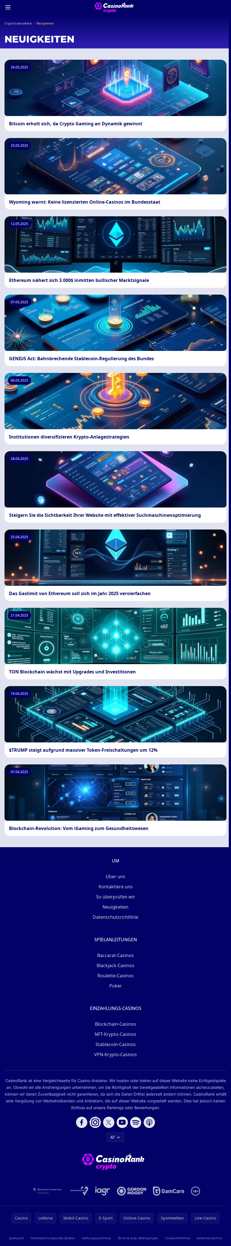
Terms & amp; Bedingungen (137, 1238)
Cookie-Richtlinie (177, 1238)
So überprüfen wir (115, 897)
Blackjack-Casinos (115, 965)
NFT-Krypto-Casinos (115, 1034)
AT (112, 1137)
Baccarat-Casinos (115, 955)
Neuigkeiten (115, 907)
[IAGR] (102, 1191)
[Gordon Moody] (131, 1191)
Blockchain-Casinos (115, 1024)
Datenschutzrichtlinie (115, 917)
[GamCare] (168, 1191)
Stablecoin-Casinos (115, 1044)
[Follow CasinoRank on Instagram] (95, 1122)
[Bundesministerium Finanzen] (47, 1191)
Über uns (115, 876)
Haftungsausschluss (96, 1238)
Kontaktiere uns (116, 887)
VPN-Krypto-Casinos (115, 1054)
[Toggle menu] (8, 7)
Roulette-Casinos (115, 976)
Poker (115, 986)
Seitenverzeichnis (209, 1238)
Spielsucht (16, 1238)
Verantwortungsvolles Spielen (53, 1238)
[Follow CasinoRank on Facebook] (81, 1122)
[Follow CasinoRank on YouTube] (122, 1122)
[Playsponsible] (79, 1191)
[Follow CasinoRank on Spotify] (135, 1122)
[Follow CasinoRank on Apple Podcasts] (149, 1122)
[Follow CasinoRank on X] (108, 1122)
